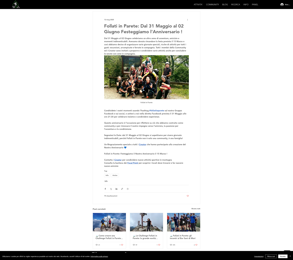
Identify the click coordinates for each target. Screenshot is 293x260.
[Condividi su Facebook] (105, 189)
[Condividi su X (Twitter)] (111, 189)
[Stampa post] (128, 189)
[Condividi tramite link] (122, 189)
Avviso (115, 175)
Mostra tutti (195, 209)
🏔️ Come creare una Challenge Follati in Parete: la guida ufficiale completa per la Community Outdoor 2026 (108, 237)
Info (107, 175)
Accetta (283, 256)
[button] (198, 4)
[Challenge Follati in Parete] (146, 222)
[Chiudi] (290, 256)
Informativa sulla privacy (99, 256)
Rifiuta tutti (271, 256)
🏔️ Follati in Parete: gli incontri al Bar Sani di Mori (182, 237)
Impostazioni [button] (258, 256)
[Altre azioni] (187, 19)
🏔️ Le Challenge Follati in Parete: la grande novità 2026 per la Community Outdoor (145, 237)
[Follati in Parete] (109, 222)
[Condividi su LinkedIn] (116, 189)
